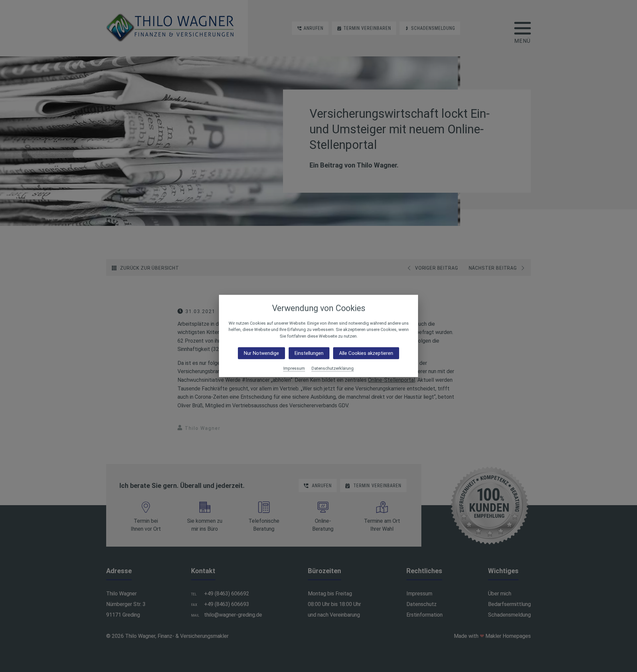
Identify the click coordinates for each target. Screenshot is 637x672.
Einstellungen (309, 353)
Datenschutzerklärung (333, 368)
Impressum (294, 368)
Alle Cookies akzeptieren (366, 353)
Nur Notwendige (261, 353)
